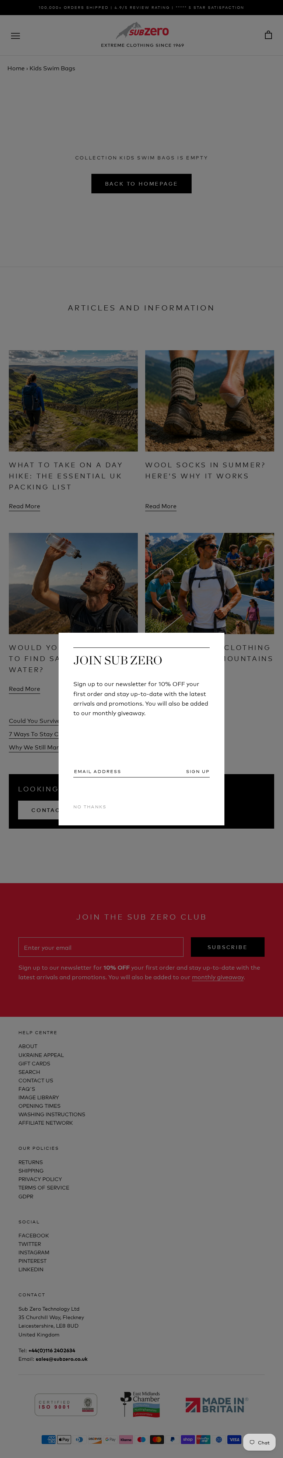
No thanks (89, 806)
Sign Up (198, 771)
